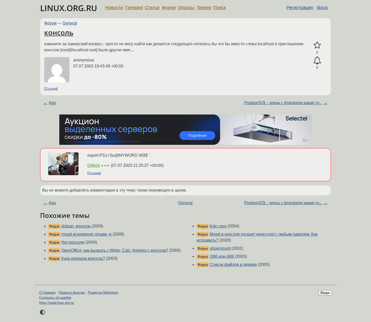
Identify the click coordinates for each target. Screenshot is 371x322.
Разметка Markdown (103, 292)
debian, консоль (76, 226)
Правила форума (72, 292)
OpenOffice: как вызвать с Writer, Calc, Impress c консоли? (114, 250)
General (70, 23)
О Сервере (47, 292)
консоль (58, 32)
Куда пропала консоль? (83, 258)
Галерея (134, 7)
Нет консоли (72, 242)
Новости (114, 7)
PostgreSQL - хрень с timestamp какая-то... (283, 103)
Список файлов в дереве (233, 264)
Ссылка (51, 88)
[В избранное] (317, 45)
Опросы (186, 7)
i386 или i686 (222, 256)
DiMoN (93, 165)
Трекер (204, 7)
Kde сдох (218, 226)
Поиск (219, 7)
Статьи (152, 7)
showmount (220, 248)
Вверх (325, 293)
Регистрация (299, 7)
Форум (169, 7)
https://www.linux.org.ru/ (56, 303)
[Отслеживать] (317, 60)
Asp (52, 103)
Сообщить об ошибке (55, 298)
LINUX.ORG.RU (68, 8)
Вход (322, 7)
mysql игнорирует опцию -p (86, 234)
